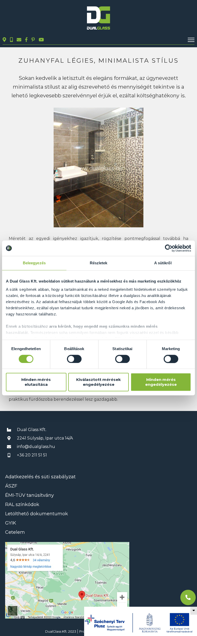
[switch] (74, 359)
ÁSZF (11, 486)
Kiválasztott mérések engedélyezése (98, 382)
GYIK (10, 523)
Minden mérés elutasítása (36, 382)
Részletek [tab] (98, 263)
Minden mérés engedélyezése (161, 382)
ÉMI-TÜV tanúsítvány (29, 495)
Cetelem (15, 532)
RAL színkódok (22, 504)
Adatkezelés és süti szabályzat (40, 477)
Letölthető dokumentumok (36, 514)
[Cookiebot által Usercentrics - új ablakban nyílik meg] (168, 248)
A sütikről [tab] (163, 263)
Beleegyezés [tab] (34, 263)
